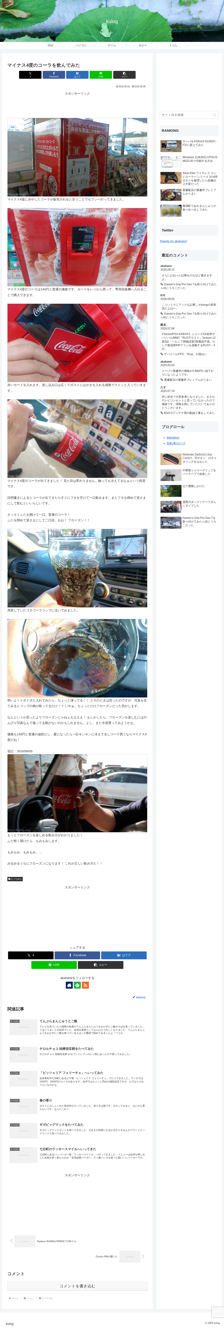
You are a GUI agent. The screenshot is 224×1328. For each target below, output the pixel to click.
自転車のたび (176, 443)
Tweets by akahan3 (173, 241)
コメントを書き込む (77, 1286)
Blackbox (173, 438)
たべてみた (16, 879)
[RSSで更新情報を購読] (85, 985)
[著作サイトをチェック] (69, 985)
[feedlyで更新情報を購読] (77, 985)
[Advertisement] (77, 104)
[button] (124, 75)
